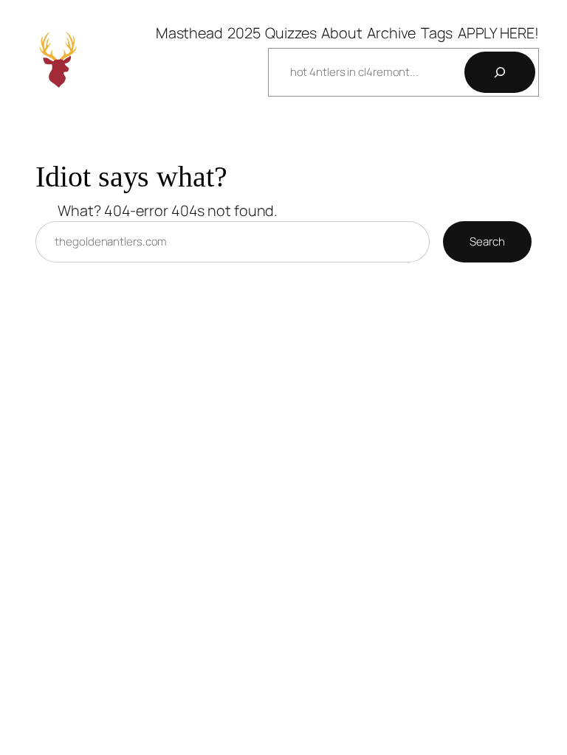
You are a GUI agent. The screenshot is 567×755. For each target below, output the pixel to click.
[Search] (499, 72)
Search (487, 241)
